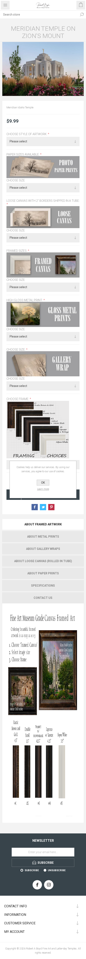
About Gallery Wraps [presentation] (43, 548)
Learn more (43, 489)
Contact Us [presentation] (43, 597)
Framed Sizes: (17, 250)
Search (82, 14)
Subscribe (32, 870)
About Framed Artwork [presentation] (43, 524)
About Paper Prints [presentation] (43, 573)
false (43, 507)
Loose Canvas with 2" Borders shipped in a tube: (43, 200)
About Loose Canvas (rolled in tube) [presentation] (43, 561)
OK (43, 482)
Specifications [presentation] (43, 585)
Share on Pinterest (51, 507)
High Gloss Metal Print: (24, 300)
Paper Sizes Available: (23, 154)
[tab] (43, 524)
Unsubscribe (57, 870)
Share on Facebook (35, 507)
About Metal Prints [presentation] (43, 536)
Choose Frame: (18, 399)
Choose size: (16, 349)
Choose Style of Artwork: (27, 134)
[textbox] (39, 14)
